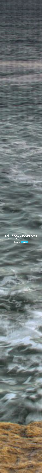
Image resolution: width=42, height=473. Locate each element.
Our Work (24, 242)
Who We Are (17, 242)
